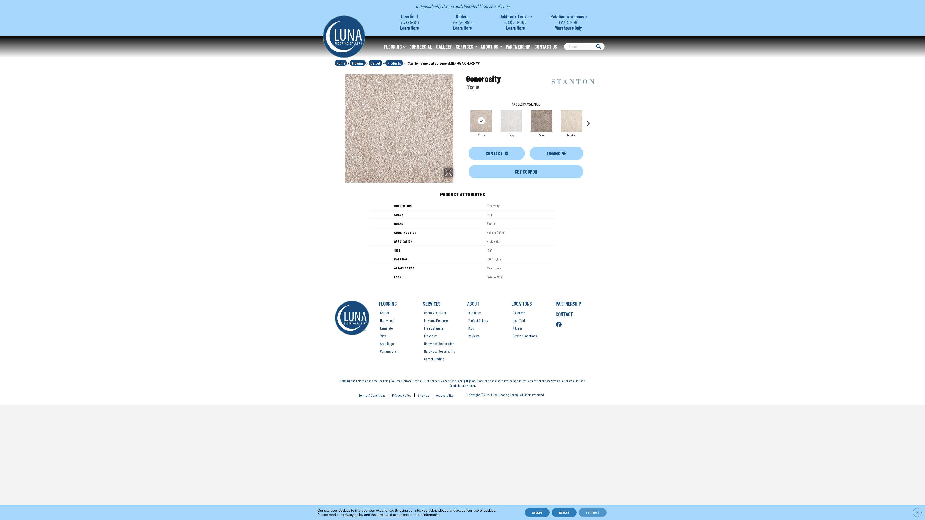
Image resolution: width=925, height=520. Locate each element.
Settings (592, 512)
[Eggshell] (572, 121)
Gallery (444, 47)
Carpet (375, 63)
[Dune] (541, 121)
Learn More (409, 28)
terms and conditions (393, 515)
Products (394, 63)
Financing (557, 153)
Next (588, 116)
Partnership (518, 47)
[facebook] (559, 325)
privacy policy (353, 515)
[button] (404, 47)
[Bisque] (481, 121)
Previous (463, 116)
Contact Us (546, 47)
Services (464, 47)
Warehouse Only (568, 28)
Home (341, 63)
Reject (564, 512)
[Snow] (511, 121)
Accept (537, 512)
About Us (489, 47)
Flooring (393, 47)
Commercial (420, 47)
